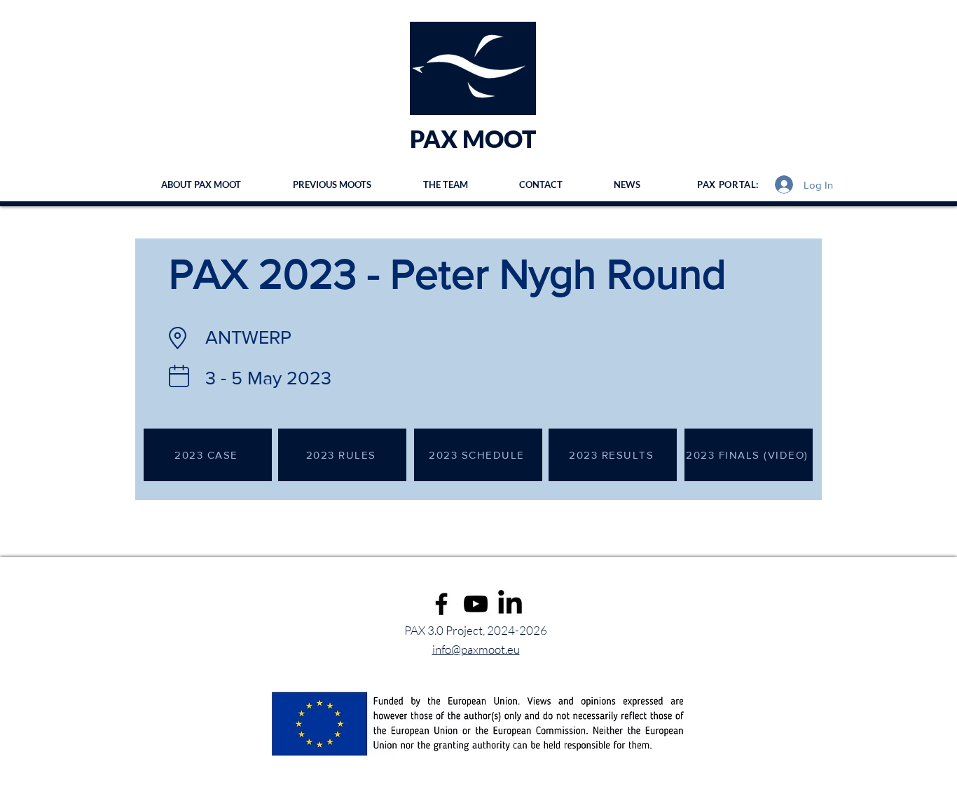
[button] (332, 184)
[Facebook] (441, 604)
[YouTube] (475, 604)
